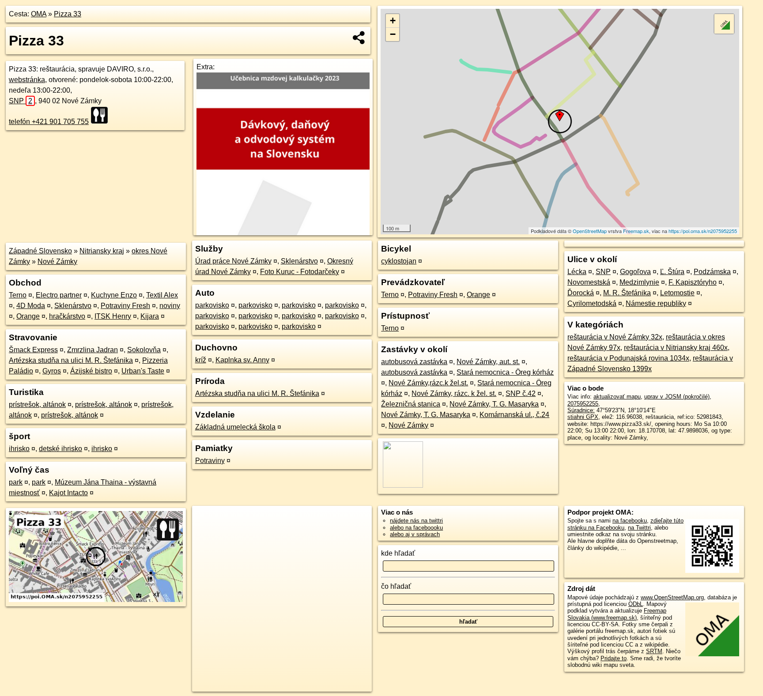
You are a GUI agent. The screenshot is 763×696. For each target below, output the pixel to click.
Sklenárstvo (72, 305)
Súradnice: (581, 410)
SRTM (654, 651)
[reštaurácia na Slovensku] (102, 115)
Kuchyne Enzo (114, 295)
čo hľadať (396, 586)
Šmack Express (33, 350)
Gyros (51, 371)
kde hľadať (398, 553)
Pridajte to (614, 658)
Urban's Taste (142, 371)
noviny (169, 305)
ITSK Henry (112, 316)
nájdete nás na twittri (416, 520)
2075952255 (582, 403)
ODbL (635, 604)
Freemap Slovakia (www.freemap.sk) (616, 614)
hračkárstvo (67, 316)
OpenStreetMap (590, 230)
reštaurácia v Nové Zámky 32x (614, 337)
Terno (17, 295)
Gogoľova (635, 271)
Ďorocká (580, 293)
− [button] (393, 34)
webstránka (27, 79)
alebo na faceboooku (416, 527)
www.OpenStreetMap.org (672, 597)
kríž (200, 360)
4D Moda (30, 305)
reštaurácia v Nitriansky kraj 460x (676, 347)
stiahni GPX (582, 417)
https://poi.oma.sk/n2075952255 (703, 230)
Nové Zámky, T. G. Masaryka (494, 404)
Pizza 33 (67, 14)
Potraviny (210, 460)
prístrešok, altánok (37, 404)
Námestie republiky (656, 303)
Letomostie (677, 293)
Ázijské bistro (91, 371)
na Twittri (639, 527)
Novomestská (588, 282)
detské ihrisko (60, 448)
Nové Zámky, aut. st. (488, 361)
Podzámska (712, 271)
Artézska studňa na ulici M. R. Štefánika (71, 360)
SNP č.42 (521, 393)
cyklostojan (398, 261)
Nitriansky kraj (101, 251)
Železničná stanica (410, 404)
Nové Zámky (57, 261)
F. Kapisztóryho (693, 282)
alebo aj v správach (415, 534)
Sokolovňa (144, 350)
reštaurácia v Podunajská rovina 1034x (628, 358)
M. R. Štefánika (627, 293)
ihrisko (19, 448)
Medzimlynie (639, 282)
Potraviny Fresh (125, 305)
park (16, 482)
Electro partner (59, 295)
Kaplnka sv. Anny (242, 360)
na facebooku (629, 520)
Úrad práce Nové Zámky (233, 261)
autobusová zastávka (414, 361)
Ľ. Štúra (672, 271)
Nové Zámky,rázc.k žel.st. (428, 383)
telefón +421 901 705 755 (49, 121)
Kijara (149, 316)
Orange (28, 316)
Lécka (576, 271)
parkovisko (212, 305)
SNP (20, 101)
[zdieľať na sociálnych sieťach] (359, 37)
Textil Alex (162, 295)
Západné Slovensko (40, 251)
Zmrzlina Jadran (92, 350)
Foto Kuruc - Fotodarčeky (299, 271)
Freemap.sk (636, 230)
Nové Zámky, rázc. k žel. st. (454, 393)
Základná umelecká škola (235, 427)
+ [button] (393, 20)
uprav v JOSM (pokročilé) (677, 396)
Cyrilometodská (591, 303)
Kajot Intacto (68, 493)
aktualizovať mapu (617, 396)
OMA (38, 14)
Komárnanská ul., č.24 (514, 414)
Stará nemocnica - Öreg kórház (505, 372)
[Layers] (724, 24)
